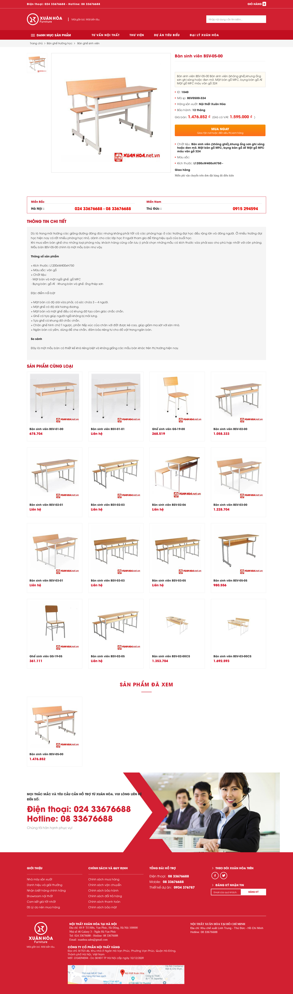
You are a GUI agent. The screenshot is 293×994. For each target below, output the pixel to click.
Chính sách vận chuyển (104, 885)
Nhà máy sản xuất (39, 879)
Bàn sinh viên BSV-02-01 (46, 504)
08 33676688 (90, 4)
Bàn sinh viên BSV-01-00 (46, 429)
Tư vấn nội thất (106, 35)
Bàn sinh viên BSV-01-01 (108, 429)
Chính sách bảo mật (102, 907)
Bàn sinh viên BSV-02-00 (230, 429)
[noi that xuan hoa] (126, 974)
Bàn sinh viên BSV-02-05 (108, 656)
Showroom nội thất (40, 896)
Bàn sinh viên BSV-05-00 (46, 754)
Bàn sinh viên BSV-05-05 (230, 580)
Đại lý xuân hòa (204, 35)
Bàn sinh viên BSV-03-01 (46, 580)
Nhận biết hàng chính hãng (46, 890)
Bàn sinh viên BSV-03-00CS (232, 656)
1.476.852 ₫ (199, 116)
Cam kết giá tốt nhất (41, 901)
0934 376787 (184, 887)
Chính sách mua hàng (103, 879)
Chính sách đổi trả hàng (105, 896)
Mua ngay (220, 130)
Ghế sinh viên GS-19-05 (45, 656)
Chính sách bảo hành (103, 890)
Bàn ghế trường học (59, 43)
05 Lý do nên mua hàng (43, 907)
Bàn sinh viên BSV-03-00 (230, 504)
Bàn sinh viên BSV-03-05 (169, 580)
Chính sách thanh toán (104, 901)
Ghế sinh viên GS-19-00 (168, 429)
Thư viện (137, 35)
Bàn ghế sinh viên (88, 43)
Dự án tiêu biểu (167, 35)
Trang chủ (36, 43)
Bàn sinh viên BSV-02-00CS (171, 656)
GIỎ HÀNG (256, 4)
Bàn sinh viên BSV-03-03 (108, 580)
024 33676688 (55, 4)
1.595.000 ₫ (241, 116)
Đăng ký (253, 891)
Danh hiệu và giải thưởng (44, 885)
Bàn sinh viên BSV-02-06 (169, 504)
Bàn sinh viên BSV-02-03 (108, 504)
